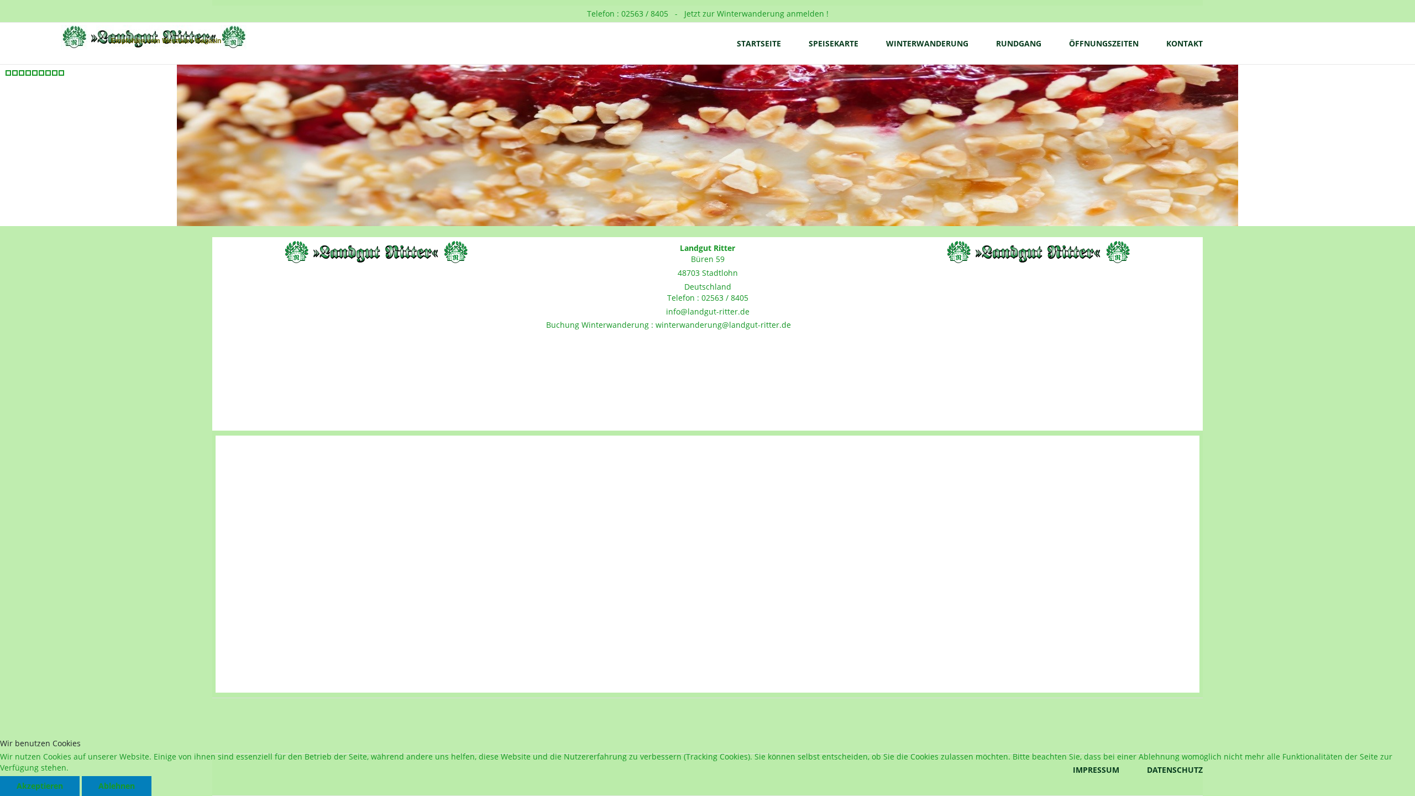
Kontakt (1184, 43)
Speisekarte (833, 43)
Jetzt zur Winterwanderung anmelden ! (755, 13)
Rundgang (1018, 43)
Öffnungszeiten (1104, 43)
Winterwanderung (927, 43)
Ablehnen (116, 786)
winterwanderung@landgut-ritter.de (723, 325)
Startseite (759, 43)
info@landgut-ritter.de (708, 311)
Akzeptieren (40, 786)
